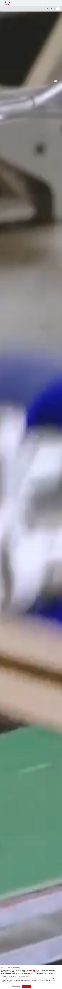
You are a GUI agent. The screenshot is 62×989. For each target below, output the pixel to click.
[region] (31, 977)
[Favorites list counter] (50, 8)
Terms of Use (32, 970)
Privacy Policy (4, 971)
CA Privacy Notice (27, 971)
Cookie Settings (16, 986)
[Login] (47, 9)
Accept (26, 986)
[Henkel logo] (7, 3)
